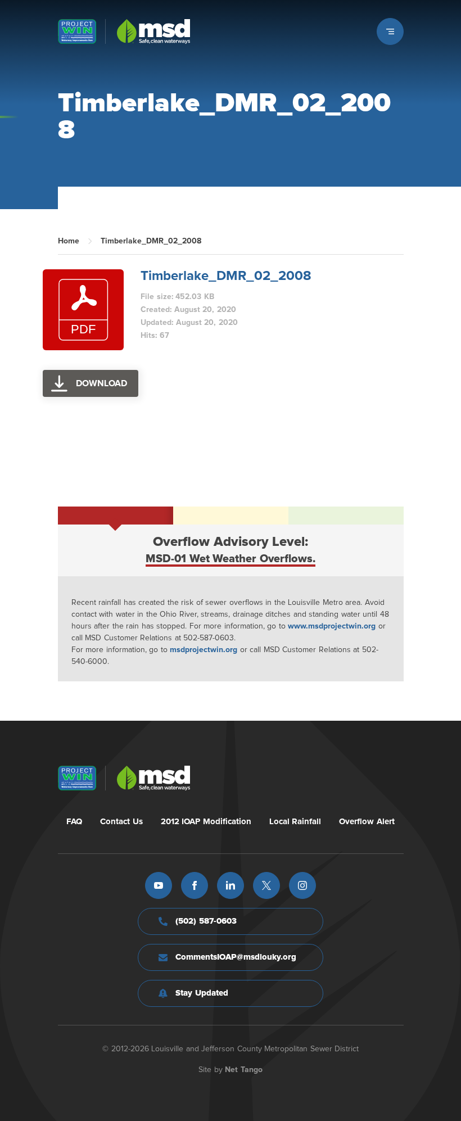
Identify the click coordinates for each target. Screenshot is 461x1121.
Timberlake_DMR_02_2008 (226, 276)
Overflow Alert (367, 821)
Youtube (158, 885)
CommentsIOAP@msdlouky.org (235, 957)
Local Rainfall (295, 821)
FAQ (74, 821)
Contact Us (121, 821)
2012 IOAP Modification (206, 821)
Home (68, 241)
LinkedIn (230, 885)
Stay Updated (201, 993)
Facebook (194, 885)
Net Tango (244, 1070)
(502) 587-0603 (206, 921)
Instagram (302, 885)
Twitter (266, 885)
